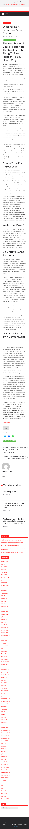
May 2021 (3, 717)
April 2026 (4, 572)
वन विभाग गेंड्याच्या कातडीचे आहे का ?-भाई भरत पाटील (12, 552)
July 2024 (3, 617)
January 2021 (4, 727)
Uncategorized (7, 23)
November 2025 (5, 585)
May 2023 (3, 654)
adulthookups (6, 422)
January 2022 (4, 696)
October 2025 (5, 588)
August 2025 (4, 593)
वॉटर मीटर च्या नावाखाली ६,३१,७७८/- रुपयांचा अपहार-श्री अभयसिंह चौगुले (15, 5)
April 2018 (4, 762)
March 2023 (4, 659)
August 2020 (4, 741)
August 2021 (4, 709)
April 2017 (4, 793)
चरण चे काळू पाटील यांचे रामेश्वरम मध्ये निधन (10, 545)
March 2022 (4, 690)
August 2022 (4, 677)
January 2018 (4, 770)
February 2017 (5, 799)
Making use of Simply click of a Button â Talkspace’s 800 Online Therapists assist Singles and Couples (15, 450)
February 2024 (5, 630)
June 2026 (4, 567)
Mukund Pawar (15, 36)
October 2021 (5, 704)
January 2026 (4, 580)
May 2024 (3, 622)
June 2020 (4, 746)
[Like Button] (6, 428)
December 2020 (5, 730)
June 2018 (4, 756)
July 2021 (3, 712)
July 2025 (3, 596)
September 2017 (5, 780)
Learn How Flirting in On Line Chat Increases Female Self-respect (14, 505)
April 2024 (4, 625)
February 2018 (5, 767)
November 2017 (5, 775)
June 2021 (4, 714)
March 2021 (4, 722)
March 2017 (4, 796)
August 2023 (4, 646)
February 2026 (5, 577)
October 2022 (5, 672)
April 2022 (4, 688)
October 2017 (5, 777)
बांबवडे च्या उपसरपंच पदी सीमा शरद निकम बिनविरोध (11, 540)
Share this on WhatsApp (10, 39)
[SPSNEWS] (3, 14)
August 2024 (4, 614)
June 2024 (4, 619)
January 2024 (4, 632)
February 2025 (5, 609)
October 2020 (5, 735)
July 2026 (3, 564)
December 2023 (5, 635)
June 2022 (4, 683)
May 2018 (3, 759)
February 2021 (5, 725)
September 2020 (5, 738)
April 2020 (4, 751)
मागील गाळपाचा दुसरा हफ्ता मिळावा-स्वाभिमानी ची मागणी (12, 542)
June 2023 (4, 651)
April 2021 (4, 719)
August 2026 (4, 561)
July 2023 (3, 648)
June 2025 (4, 598)
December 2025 (5, 582)
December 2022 (5, 667)
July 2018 (3, 754)
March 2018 (4, 764)
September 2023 (5, 643)
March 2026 (4, 574)
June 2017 (4, 788)
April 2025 (4, 603)
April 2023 (4, 656)
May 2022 (3, 685)
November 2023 (5, 638)
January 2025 (4, 611)
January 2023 (4, 664)
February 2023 (5, 661)
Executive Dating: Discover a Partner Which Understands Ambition (14, 457)
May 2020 (3, 748)
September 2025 (5, 590)
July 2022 (3, 680)
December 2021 (5, 698)
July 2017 (3, 785)
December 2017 (5, 772)
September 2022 (5, 675)
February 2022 (5, 693)
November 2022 (5, 669)
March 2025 (4, 606)
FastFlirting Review (10, 491)
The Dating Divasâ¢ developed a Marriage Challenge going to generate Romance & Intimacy (14, 521)
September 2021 (5, 706)
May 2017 (3, 791)
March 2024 (4, 627)
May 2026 (3, 569)
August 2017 (4, 783)
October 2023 (5, 640)
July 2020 (3, 743)
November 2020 (5, 733)
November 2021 (5, 701)
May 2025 (3, 601)
